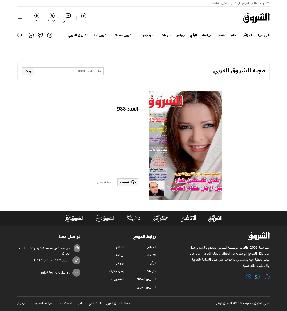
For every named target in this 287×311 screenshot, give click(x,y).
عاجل (80, 303)
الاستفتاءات (65, 303)
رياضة (206, 35)
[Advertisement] (106, 145)
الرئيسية (263, 35)
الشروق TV (101, 35)
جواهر (181, 35)
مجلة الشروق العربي (118, 303)
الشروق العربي (78, 35)
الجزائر (248, 35)
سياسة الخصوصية (42, 303)
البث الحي (95, 303)
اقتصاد (220, 35)
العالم (234, 35)
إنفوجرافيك (147, 35)
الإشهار (21, 303)
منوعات (166, 35)
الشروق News (124, 35)
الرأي (193, 35)
